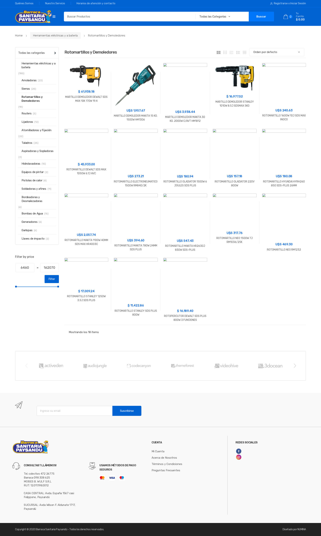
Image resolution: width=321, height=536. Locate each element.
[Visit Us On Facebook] (248, 451)
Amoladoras (29, 80)
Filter (51, 279)
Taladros (27, 143)
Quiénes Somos (24, 3)
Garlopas (27, 230)
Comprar (86, 112)
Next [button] (295, 365)
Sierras (26, 88)
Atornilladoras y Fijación (36, 130)
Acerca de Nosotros (164, 457)
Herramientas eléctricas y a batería (55, 35)
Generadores (29, 222)
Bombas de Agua (32, 213)
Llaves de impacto (33, 238)
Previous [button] (26, 365)
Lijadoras (27, 121)
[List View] (238, 52)
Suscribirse (127, 411)
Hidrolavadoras (31, 163)
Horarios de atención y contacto (96, 3)
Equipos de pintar (32, 172)
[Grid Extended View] (225, 52)
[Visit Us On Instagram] (248, 457)
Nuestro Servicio (55, 3)
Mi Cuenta (158, 451)
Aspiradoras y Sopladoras (37, 151)
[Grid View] (218, 52)
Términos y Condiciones (167, 464)
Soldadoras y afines (34, 188)
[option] (51, 365)
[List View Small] (244, 52)
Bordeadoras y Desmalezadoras (32, 199)
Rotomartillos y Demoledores (32, 98)
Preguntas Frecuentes (166, 470)
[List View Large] (231, 52)
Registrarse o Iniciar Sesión (290, 3)
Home (19, 35)
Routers (27, 113)
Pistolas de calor (32, 180)
